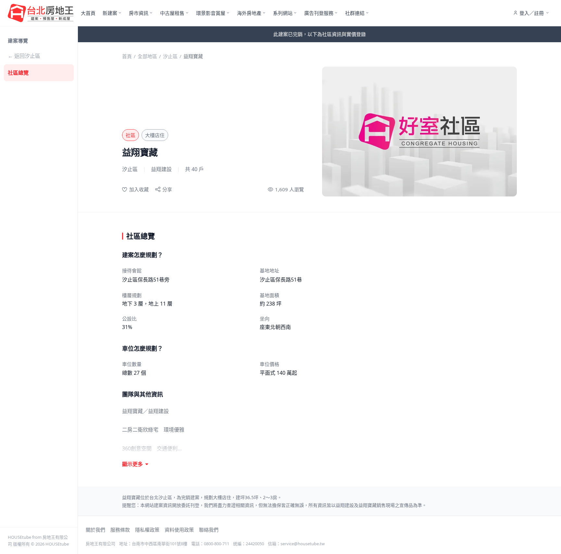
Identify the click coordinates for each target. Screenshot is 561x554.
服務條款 (120, 529)
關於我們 (95, 529)
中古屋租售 (172, 13)
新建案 (110, 13)
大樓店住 (155, 135)
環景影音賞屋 (210, 13)
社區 (130, 135)
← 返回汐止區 (24, 55)
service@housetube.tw (302, 544)
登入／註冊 (531, 13)
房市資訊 (138, 13)
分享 (167, 189)
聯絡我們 (208, 529)
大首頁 (88, 13)
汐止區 (170, 56)
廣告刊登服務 (318, 13)
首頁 (127, 56)
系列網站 (283, 13)
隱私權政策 (147, 529)
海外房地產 (249, 13)
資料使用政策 (179, 529)
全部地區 (147, 56)
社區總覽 (18, 72)
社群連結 (355, 13)
